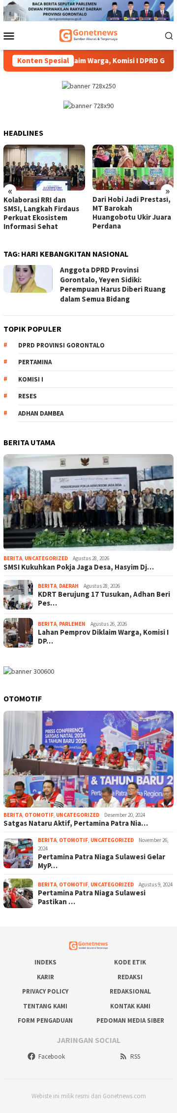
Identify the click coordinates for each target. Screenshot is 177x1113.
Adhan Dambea (40, 413)
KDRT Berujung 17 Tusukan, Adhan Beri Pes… (104, 599)
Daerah (69, 585)
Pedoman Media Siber (130, 1020)
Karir (45, 977)
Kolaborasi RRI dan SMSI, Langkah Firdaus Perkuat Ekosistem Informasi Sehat (41, 213)
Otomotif (39, 814)
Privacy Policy (45, 991)
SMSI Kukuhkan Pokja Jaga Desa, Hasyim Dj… (78, 567)
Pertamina (35, 362)
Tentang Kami (45, 1006)
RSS (135, 1056)
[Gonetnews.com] (88, 34)
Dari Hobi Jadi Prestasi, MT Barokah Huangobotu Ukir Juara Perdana (131, 212)
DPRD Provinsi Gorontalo (61, 345)
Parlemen (72, 623)
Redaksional (130, 991)
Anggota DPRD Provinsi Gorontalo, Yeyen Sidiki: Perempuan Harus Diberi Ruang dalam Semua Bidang (113, 284)
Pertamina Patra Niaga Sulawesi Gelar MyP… (101, 861)
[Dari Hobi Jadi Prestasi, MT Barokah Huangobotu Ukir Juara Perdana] (133, 168)
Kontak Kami (130, 1006)
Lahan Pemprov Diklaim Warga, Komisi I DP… (103, 637)
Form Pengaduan (45, 1020)
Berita (12, 558)
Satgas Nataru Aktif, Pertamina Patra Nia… (75, 823)
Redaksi (130, 977)
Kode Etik (130, 962)
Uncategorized (46, 558)
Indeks (45, 962)
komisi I (30, 379)
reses (27, 396)
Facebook (51, 1056)
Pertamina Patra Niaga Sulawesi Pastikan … (92, 897)
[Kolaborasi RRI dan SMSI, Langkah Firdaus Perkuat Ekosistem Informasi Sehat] (44, 168)
